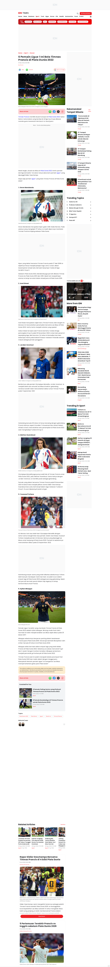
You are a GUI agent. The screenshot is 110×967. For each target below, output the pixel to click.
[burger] (91, 17)
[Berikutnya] (66, 835)
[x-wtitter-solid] (58, 111)
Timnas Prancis (23, 117)
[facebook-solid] (54, 111)
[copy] (62, 111)
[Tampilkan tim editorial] (64, 724)
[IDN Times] (23, 13)
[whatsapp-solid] (50, 111)
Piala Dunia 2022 (54, 117)
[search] (78, 14)
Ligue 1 (59, 173)
